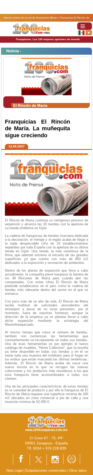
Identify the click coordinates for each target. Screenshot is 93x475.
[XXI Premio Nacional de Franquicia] (72, 459)
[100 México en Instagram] (55, 459)
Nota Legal (14, 470)
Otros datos (78, 470)
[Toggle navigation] (84, 26)
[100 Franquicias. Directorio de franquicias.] (31, 29)
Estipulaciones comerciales (46, 470)
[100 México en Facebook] (21, 459)
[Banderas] (84, 32)
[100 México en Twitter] (38, 459)
